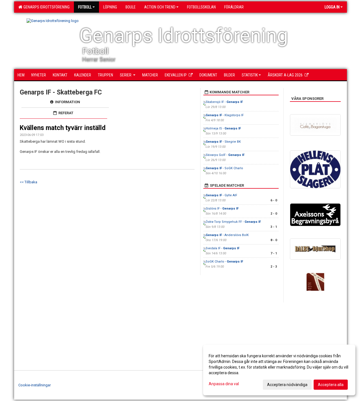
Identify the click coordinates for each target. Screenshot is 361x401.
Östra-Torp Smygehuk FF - (233, 222)
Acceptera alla (331, 384)
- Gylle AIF (221, 195)
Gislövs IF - (222, 208)
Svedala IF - (222, 248)
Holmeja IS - (223, 128)
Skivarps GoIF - (225, 155)
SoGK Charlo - (224, 261)
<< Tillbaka (28, 182)
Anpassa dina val (224, 384)
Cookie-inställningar (34, 385)
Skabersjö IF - (224, 102)
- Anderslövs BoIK (227, 235)
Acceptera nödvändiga (287, 384)
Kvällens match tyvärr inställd (62, 128)
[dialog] (279, 370)
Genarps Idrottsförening (46, 7)
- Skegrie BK (223, 142)
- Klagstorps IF (225, 115)
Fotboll (85, 7)
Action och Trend (159, 7)
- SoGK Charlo (224, 168)
